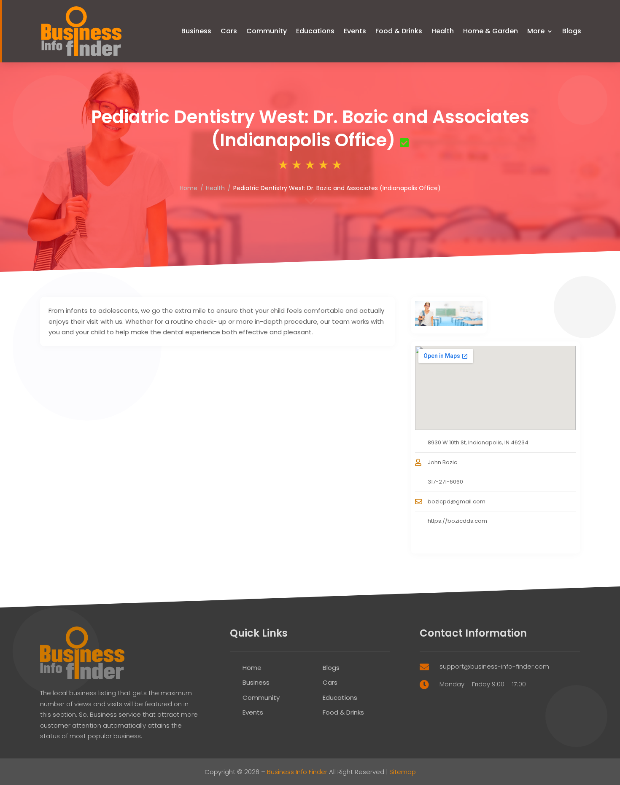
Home (188, 188)
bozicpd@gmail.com (456, 501)
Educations (315, 31)
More (536, 31)
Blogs (571, 31)
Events (355, 31)
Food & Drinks (398, 31)
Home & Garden (490, 31)
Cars (229, 31)
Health (442, 31)
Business (196, 31)
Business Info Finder (297, 771)
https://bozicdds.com (457, 521)
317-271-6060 (445, 482)
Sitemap (402, 771)
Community (266, 31)
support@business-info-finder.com (494, 666)
